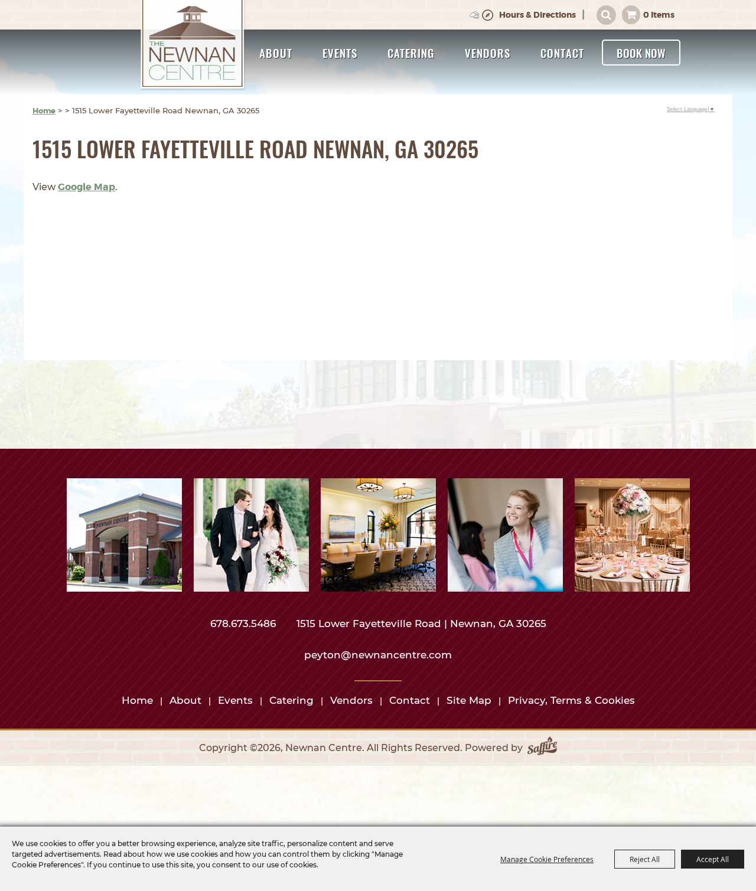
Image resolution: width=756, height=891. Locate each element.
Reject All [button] (645, 859)
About (275, 52)
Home (44, 111)
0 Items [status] (658, 14)
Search (606, 15)
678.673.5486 (244, 623)
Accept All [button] (712, 859)
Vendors (487, 52)
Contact (562, 52)
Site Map (469, 700)
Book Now (641, 52)
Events (339, 52)
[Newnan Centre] (193, 45)
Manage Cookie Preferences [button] (547, 859)
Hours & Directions (537, 14)
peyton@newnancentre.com (378, 655)
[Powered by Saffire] (542, 748)
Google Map (86, 187)
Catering (411, 52)
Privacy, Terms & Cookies (571, 700)
